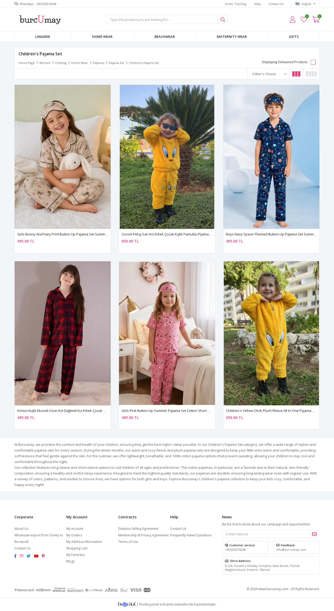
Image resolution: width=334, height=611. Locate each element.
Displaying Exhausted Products (285, 62)
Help (257, 4)
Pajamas (98, 63)
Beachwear (164, 36)
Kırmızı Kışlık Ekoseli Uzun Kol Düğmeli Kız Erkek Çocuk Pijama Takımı (71, 410)
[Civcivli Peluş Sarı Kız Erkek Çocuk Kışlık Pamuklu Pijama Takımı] (167, 157)
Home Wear (102, 36)
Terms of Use (128, 541)
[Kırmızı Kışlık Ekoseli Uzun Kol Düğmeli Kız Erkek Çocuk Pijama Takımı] (63, 333)
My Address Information (84, 541)
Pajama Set (116, 63)
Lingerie (42, 36)
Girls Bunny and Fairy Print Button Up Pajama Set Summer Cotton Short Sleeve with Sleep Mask (92, 234)
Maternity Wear (232, 36)
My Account (74, 528)
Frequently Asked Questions (191, 535)
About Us (21, 528)
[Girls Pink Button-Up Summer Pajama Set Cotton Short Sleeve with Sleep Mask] (167, 333)
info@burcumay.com (291, 549)
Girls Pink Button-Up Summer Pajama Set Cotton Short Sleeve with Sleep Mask (184, 410)
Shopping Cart (76, 548)
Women (44, 63)
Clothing (61, 63)
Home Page (27, 63)
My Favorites (306, 17)
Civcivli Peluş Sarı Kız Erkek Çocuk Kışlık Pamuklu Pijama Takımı (171, 234)
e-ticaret (166, 604)
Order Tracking (235, 4)
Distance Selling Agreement (138, 528)
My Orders (74, 535)
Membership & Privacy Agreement (143, 535)
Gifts (294, 36)
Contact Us (276, 4)
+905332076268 (235, 549)
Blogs (70, 561)
